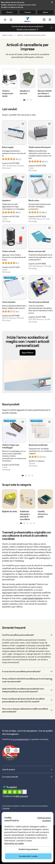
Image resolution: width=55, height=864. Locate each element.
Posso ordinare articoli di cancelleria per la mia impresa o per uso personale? (27, 680)
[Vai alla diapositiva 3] (27, 100)
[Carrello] (50, 20)
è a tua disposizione (20, 739)
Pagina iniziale (7, 35)
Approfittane (27, 352)
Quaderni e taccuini (25, 92)
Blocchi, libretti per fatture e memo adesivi (45, 93)
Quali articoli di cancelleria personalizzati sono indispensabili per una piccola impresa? (23, 690)
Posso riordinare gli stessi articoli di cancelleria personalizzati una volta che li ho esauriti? (23, 700)
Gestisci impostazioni (28, 849)
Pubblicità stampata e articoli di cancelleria (25, 515)
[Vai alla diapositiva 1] (24, 100)
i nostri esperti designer (32, 598)
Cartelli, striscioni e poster (43, 514)
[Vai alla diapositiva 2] (26, 475)
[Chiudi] (52, 2)
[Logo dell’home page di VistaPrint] (27, 19)
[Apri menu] (5, 19)
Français (27, 12)
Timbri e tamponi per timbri (7, 93)
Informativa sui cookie (14, 843)
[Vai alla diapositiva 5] (30, 100)
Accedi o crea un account (26, 29)
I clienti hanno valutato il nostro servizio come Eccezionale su (25, 807)
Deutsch (9, 12)
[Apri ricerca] (11, 20)
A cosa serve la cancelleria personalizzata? (21, 671)
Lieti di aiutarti (8, 769)
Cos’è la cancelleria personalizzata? (18, 635)
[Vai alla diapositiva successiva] (51, 28)
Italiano (45, 12)
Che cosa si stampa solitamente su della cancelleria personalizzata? (25, 710)
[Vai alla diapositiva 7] (30, 523)
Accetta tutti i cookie (28, 856)
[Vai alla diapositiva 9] (34, 523)
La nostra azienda (10, 777)
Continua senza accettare (44, 819)
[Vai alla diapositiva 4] (32, 475)
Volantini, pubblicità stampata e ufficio (31, 35)
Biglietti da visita (9, 511)
